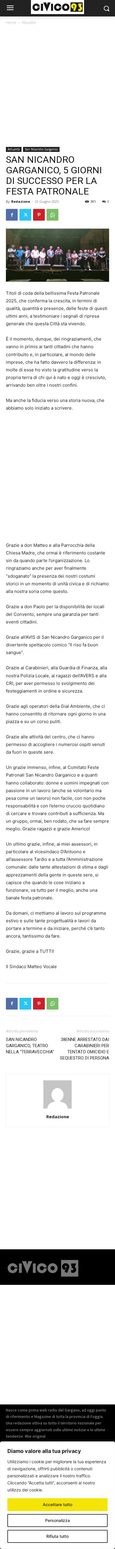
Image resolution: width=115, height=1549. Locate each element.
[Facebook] (12, 215)
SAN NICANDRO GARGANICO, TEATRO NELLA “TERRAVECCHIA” (30, 1046)
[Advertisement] (57, 87)
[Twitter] (25, 215)
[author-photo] (57, 1108)
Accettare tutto (57, 1504)
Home (11, 22)
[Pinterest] (39, 215)
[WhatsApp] (52, 215)
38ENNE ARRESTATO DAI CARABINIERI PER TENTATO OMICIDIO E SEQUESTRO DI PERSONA (84, 1049)
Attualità (29, 22)
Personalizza (57, 1520)
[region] (57, 1495)
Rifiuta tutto (57, 1536)
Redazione (20, 201)
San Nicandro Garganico (41, 149)
